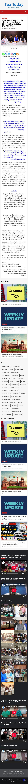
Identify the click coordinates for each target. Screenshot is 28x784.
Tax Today (14, 4)
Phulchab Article (6, 405)
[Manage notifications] (24, 780)
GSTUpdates (4, 390)
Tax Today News (5, 411)
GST (21, 255)
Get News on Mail (7, 775)
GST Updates (18, 387)
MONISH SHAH (13, 402)
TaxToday (20, 405)
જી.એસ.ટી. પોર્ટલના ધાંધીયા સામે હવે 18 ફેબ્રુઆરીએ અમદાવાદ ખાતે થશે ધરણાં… (11, 264)
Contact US (21, 773)
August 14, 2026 (18, 546)
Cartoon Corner (13, 773)
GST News (17, 381)
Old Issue (5, 773)
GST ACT (14, 378)
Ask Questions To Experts (19, 775)
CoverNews (21, 779)
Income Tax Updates (16, 399)
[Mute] (23, 573)
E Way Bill (22, 375)
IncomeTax (22, 393)
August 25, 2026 (18, 304)
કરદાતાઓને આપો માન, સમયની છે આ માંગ (12, 354)
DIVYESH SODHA (15, 255)
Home (5, 771)
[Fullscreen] (25, 573)
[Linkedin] (14, 54)
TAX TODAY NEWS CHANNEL (16, 411)
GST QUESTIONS (8, 257)
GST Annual (20, 378)
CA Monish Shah (5, 372)
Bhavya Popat (5, 28)
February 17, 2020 (13, 28)
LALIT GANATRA (17, 257)
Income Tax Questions (16, 396)
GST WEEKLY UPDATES (13, 390)
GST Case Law (5, 381)
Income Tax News (5, 396)
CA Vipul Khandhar (15, 372)
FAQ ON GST (4, 378)
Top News (4, 18)
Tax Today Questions (6, 414)
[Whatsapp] (3, 54)
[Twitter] (9, 54)
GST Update (4, 387)
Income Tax (15, 393)
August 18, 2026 (18, 356)
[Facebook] (6, 54)
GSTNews (23, 381)
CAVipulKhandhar (6, 375)
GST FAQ (11, 381)
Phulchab (20, 402)
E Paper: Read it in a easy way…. (15, 771)
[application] (14, 567)
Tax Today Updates (17, 414)
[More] (17, 54)
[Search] (25, 12)
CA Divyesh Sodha (19, 369)
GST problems (15, 384)
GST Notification (6, 384)
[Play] (3, 573)
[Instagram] (12, 54)
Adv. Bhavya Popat (6, 366)
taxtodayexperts (16, 408)
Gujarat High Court (6, 393)
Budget (11, 369)
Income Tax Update (6, 399)
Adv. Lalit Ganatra (16, 366)
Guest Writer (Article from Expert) (8, 304)
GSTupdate (11, 387)
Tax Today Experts (6, 408)
